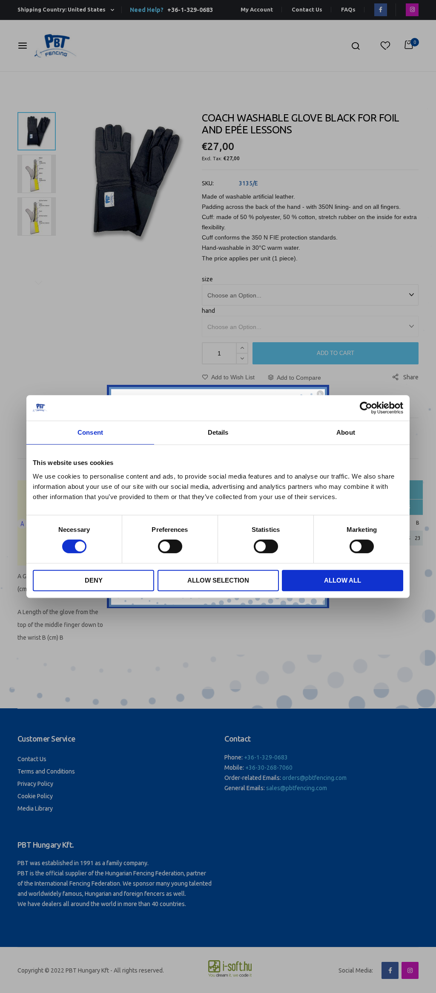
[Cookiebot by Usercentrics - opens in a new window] (366, 407)
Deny (94, 580)
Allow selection (218, 580)
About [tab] (345, 432)
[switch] (170, 547)
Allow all (342, 580)
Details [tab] (218, 432)
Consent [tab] (90, 432)
